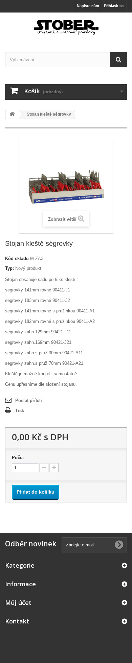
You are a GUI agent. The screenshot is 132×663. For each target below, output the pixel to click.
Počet (18, 457)
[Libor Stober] (66, 26)
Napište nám (88, 6)
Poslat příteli (28, 400)
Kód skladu (17, 258)
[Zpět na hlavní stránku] (12, 114)
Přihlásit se (114, 6)
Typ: (9, 268)
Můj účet (18, 602)
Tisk (19, 410)
